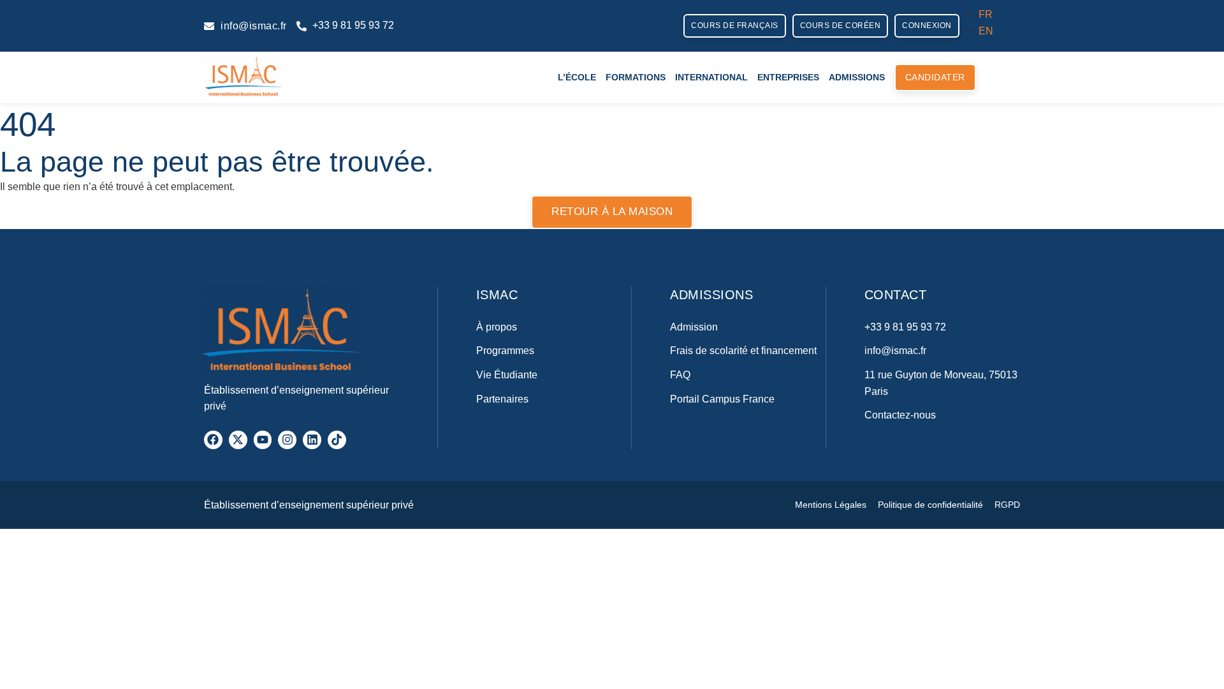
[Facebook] (213, 440)
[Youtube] (263, 440)
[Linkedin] (312, 440)
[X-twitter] (238, 440)
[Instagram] (287, 440)
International (711, 77)
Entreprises (788, 77)
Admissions (857, 77)
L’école (577, 77)
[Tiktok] (337, 440)
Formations (636, 77)
